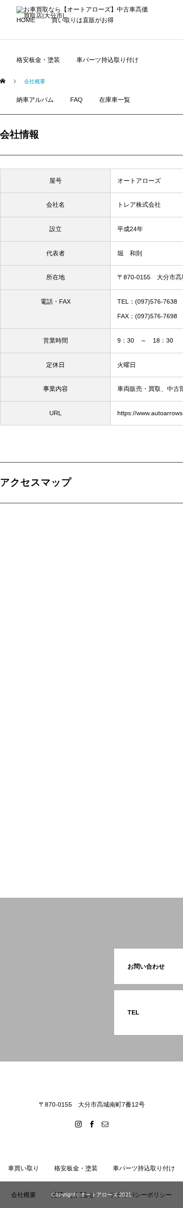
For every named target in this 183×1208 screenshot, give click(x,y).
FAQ (76, 99)
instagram (42, 158)
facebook (40, 132)
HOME (25, 19)
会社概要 (23, 1194)
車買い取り (23, 1168)
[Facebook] (91, 1123)
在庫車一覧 (114, 99)
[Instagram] (78, 1123)
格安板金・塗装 (38, 59)
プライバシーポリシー (141, 1194)
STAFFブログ (47, 185)
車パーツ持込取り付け (107, 59)
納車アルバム (35, 99)
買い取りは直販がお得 (83, 19)
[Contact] (104, 1123)
